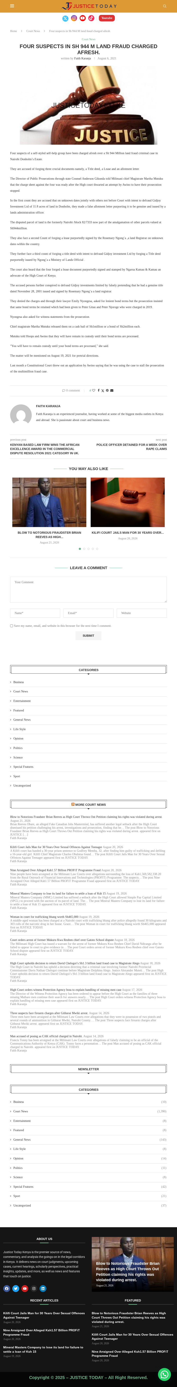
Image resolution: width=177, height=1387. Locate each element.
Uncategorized (22, 785)
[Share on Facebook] (99, 390)
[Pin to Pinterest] (107, 390)
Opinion (18, 738)
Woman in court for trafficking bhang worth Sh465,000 (44, 916)
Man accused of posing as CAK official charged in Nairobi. (46, 1036)
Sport (16, 776)
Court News (33, 31)
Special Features (23, 766)
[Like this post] (93, 390)
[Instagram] (74, 18)
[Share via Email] (111, 390)
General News (21, 719)
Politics (17, 748)
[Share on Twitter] (102, 391)
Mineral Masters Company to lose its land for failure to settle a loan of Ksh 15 (58, 893)
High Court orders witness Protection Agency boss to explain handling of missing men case (65, 989)
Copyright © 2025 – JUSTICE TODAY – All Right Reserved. (88, 1377)
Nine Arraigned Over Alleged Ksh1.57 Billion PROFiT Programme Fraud (55, 870)
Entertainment (22, 701)
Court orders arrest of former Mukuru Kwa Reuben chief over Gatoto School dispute (62, 940)
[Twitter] (65, 18)
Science (18, 757)
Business (18, 682)
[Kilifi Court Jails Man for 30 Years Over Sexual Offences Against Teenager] (128, 502)
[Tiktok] (91, 18)
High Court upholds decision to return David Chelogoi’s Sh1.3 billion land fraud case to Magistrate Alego (74, 963)
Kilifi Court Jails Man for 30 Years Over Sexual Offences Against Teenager (56, 847)
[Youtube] (83, 18)
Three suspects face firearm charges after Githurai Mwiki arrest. (49, 1013)
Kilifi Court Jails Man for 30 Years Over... (128, 532)
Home (13, 31)
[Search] (165, 6)
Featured (18, 710)
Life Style (19, 729)
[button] (164, 1374)
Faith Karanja (82, 58)
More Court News (90, 804)
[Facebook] (6, 1288)
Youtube (106, 18)
